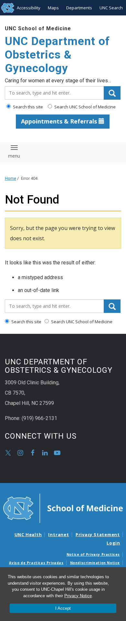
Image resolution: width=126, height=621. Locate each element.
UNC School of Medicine (38, 28)
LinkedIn (45, 453)
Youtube (57, 453)
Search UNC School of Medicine (84, 107)
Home (10, 178)
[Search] (112, 93)
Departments (79, 8)
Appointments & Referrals (60, 121)
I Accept (63, 608)
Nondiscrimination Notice (95, 563)
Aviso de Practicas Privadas (36, 563)
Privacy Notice (78, 595)
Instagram (20, 453)
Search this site (27, 107)
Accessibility (28, 8)
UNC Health (28, 534)
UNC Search (111, 8)
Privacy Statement (98, 534)
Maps (53, 8)
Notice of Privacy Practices (93, 554)
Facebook (32, 453)
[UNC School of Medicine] (63, 508)
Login (113, 543)
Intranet (58, 534)
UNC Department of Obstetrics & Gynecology (57, 55)
